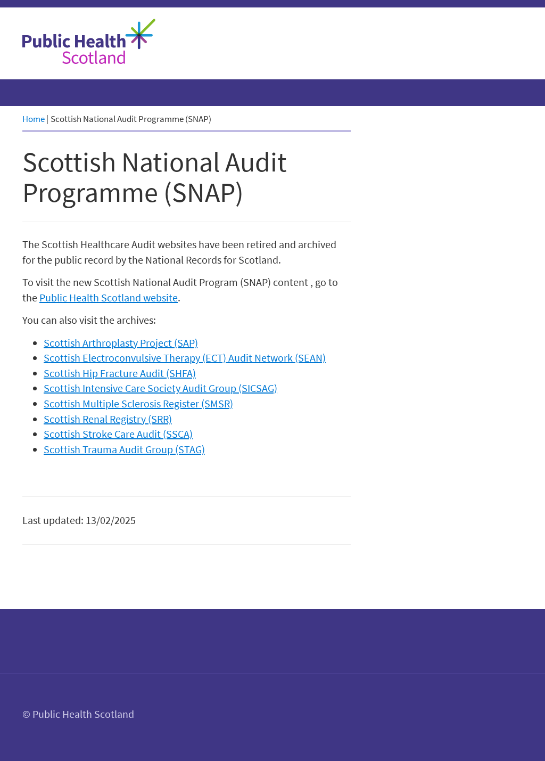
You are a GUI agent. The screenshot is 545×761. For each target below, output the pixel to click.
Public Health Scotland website (108, 297)
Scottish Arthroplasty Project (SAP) (121, 342)
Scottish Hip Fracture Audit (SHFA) (120, 373)
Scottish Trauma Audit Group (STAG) (124, 449)
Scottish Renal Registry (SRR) (108, 418)
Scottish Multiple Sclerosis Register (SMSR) (138, 403)
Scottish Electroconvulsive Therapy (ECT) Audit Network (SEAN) (185, 357)
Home (33, 119)
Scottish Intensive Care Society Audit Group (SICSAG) (160, 388)
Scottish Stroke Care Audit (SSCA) (118, 433)
